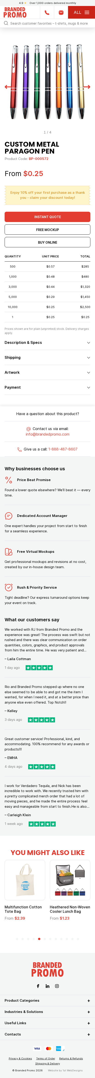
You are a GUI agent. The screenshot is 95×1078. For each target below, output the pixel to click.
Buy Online (47, 242)
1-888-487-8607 (62, 449)
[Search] (6, 23)
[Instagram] (57, 985)
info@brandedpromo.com (47, 434)
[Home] (15, 11)
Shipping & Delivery (47, 1063)
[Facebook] (38, 985)
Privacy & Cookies (20, 1058)
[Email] (61, 12)
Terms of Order (45, 1058)
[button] (8, 86)
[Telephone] (47, 12)
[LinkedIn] (47, 985)
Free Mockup (47, 230)
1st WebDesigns (72, 1070)
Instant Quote (47, 217)
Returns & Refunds (71, 1058)
